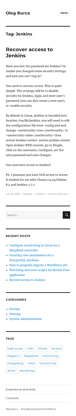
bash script (15, 348)
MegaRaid (31, 356)
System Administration (25, 319)
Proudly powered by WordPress (38, 409)
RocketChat (48, 363)
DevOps (27, 193)
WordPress (27, 370)
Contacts (12, 398)
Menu (64, 12)
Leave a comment (58, 193)
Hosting (15, 314)
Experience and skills (21, 389)
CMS (30, 348)
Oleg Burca (18, 13)
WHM (11, 370)
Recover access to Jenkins (27, 280)
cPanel (42, 348)
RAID (31, 363)
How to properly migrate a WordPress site (38, 265)
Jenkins (39, 193)
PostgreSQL (15, 363)
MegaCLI (13, 356)
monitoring (50, 356)
